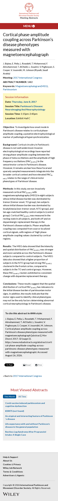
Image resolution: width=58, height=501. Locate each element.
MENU (27, 26)
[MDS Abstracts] (29, 18)
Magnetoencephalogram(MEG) (31, 86)
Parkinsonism (10, 89)
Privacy (17, 464)
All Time (22, 396)
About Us (7, 460)
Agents (20, 475)
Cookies (7, 464)
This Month (9, 396)
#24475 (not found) (14, 411)
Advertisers (9, 475)
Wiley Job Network (12, 468)
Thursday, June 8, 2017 (24, 101)
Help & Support (10, 457)
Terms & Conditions (13, 471)
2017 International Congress (27, 77)
